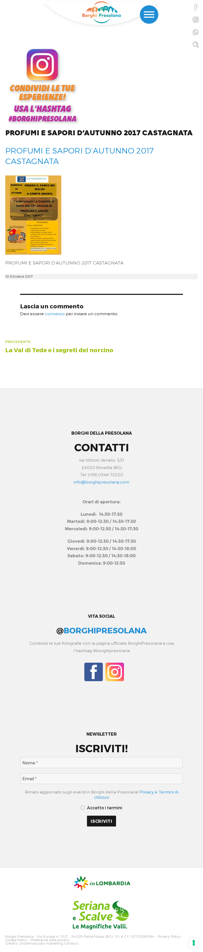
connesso (55, 313)
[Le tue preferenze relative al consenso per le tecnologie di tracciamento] (194, 943)
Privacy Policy (169, 936)
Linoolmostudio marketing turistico (48, 943)
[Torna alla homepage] (101, 12)
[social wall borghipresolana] (42, 84)
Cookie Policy (16, 940)
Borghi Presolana (19, 936)
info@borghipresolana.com (101, 481)
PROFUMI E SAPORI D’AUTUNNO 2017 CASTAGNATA (99, 133)
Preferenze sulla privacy (50, 940)
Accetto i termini (104, 807)
